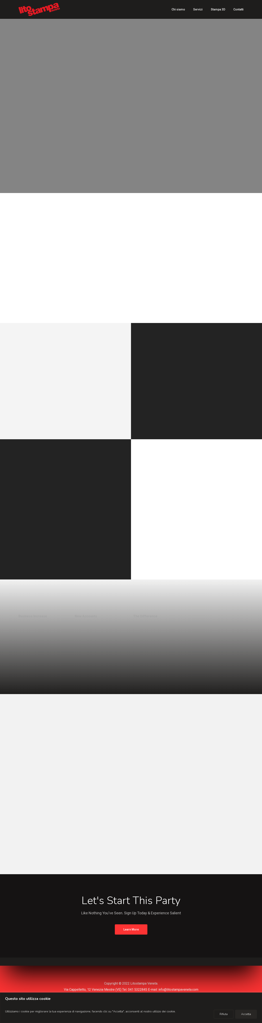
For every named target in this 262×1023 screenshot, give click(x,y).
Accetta (246, 1014)
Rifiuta (224, 1014)
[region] (131, 1008)
